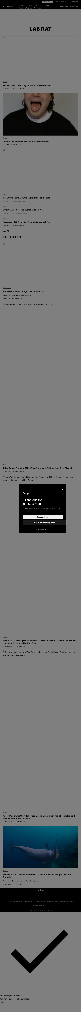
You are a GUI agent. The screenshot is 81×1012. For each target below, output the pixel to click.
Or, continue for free (42, 529)
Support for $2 (42, 517)
